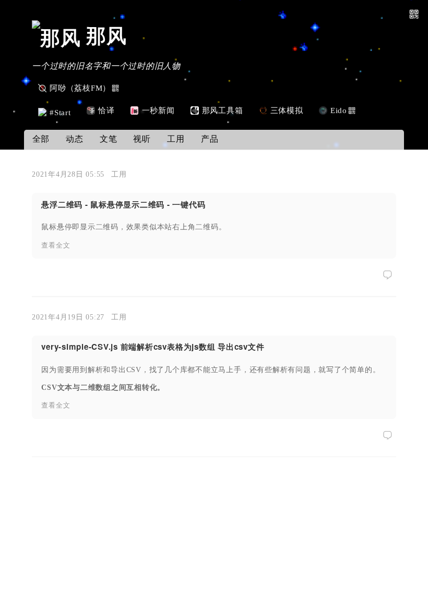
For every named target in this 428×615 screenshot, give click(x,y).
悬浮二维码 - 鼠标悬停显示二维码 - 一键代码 (123, 204)
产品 (210, 138)
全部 (41, 138)
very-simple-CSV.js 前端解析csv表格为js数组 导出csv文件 (152, 346)
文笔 (108, 138)
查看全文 (55, 245)
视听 (142, 138)
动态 (75, 138)
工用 (176, 138)
